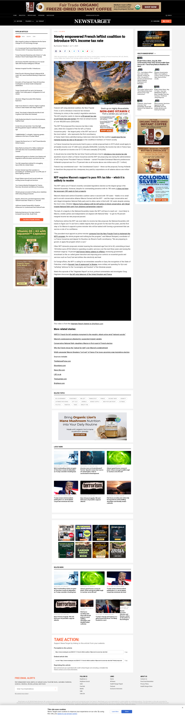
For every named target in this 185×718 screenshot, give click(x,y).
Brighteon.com (97, 324)
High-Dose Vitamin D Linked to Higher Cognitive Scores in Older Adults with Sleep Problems (30, 106)
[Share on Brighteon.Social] (56, 51)
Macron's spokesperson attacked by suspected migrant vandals (78, 339)
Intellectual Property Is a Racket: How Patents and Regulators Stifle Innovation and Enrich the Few (30, 157)
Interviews (41, 15)
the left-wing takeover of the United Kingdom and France (91, 274)
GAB (81, 691)
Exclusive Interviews (116, 688)
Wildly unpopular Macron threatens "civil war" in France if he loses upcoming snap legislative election (91, 352)
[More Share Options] (92, 51)
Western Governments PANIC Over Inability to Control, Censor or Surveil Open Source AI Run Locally (161, 76)
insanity (102, 56)
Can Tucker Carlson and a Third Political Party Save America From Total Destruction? (145, 92)
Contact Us (143, 679)
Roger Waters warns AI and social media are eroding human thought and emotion (29, 179)
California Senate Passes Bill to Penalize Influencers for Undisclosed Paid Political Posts (30, 206)
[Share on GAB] (83, 51)
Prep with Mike (32, 15)
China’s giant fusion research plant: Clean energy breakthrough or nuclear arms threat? (118, 469)
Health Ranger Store (146, 686)
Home (15, 15)
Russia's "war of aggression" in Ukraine (82, 264)
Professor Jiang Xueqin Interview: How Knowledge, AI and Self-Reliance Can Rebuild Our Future (145, 107)
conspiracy (71, 56)
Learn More (115, 711)
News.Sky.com (59, 370)
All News (112, 681)
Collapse (62, 31)
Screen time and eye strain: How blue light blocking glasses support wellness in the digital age (30, 127)
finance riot (83, 56)
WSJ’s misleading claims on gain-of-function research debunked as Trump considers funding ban (65, 469)
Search (170, 15)
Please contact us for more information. (66, 669)
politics (81, 58)
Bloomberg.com (60, 366)
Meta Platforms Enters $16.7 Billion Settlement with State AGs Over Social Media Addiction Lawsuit (29, 149)
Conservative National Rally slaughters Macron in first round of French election (83, 343)
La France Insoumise (112, 56)
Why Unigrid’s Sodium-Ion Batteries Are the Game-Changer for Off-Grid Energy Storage (30, 42)
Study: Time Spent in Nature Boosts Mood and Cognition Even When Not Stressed (29, 113)
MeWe (82, 688)
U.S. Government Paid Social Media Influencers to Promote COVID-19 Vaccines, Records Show (30, 49)
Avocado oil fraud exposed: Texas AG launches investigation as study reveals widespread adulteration (30, 83)
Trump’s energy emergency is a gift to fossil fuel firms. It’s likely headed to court (106, 618)
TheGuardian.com (60, 379)
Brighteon (22, 15)
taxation (86, 58)
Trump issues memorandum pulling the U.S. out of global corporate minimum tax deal (63, 499)
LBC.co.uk (57, 374)
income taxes (96, 56)
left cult (121, 56)
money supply (58, 58)
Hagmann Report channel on (81, 324)
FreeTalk (82, 686)
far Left (77, 56)
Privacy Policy (144, 684)
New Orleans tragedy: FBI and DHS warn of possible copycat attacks (90, 499)
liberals (126, 56)
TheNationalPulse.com (62, 361)
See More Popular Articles (31, 219)
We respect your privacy (21, 693)
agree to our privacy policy (67, 714)
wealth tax (97, 58)
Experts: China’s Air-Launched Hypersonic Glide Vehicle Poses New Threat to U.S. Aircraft (30, 199)
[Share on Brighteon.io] (60, 51)
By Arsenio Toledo (61, 46)
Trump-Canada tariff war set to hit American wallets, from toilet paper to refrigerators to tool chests (30, 92)
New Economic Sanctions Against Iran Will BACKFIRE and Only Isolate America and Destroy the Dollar (162, 107)
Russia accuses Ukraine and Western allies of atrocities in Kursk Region (125, 615)
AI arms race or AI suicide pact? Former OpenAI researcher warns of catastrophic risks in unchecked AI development (91, 470)
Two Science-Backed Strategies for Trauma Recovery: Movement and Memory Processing (29, 186)
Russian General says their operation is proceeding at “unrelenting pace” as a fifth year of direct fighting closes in (30, 171)
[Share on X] (69, 51)
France (89, 56)
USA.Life (82, 693)
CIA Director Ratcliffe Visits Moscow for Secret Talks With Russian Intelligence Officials (29, 62)
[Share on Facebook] (65, 51)
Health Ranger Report (145, 53)
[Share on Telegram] (74, 51)
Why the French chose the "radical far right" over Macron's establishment (81, 348)
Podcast (112, 686)
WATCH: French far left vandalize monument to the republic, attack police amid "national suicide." (90, 334)
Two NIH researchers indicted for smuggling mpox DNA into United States (29, 164)
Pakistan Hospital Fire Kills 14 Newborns (27, 68)
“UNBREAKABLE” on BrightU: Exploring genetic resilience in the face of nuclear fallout (29, 135)
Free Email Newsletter (146, 681)
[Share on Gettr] (87, 51)
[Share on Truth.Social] (78, 51)
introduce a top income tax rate (115, 154)
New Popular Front (68, 58)
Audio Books (50, 15)
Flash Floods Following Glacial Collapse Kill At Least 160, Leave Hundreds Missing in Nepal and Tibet (30, 75)
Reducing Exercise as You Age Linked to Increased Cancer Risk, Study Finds (27, 213)
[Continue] (55, 689)
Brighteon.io (83, 679)
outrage (76, 58)
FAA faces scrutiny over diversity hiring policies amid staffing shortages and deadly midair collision (118, 500)
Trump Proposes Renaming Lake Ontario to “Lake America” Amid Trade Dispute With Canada (30, 56)
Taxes (91, 58)
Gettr (81, 684)
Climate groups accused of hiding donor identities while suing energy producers (30, 193)
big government (62, 56)
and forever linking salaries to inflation (90, 252)
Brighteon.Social (85, 681)
